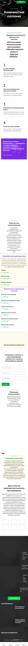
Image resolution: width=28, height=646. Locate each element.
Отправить (5, 384)
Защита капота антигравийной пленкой (20, 621)
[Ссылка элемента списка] (14, 567)
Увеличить (25, 410)
